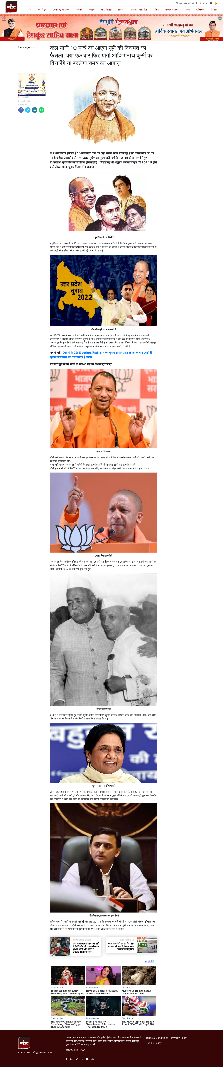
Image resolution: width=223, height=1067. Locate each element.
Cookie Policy (154, 1042)
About (179, 3)
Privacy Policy (179, 1037)
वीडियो (156, 9)
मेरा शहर (214, 9)
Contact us (189, 3)
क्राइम (91, 9)
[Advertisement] (32, 160)
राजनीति (79, 9)
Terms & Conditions (157, 1037)
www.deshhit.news (76, 1037)
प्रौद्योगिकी (200, 9)
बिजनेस (121, 9)
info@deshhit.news (42, 1052)
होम (30, 9)
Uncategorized (26, 47)
